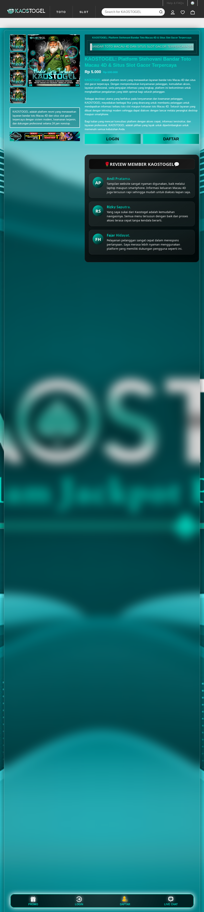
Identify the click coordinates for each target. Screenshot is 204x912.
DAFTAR (171, 139)
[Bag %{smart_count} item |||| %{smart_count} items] (193, 12)
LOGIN (112, 139)
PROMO (33, 904)
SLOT (84, 12)
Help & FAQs (175, 3)
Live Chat (171, 904)
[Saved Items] (183, 12)
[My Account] (173, 12)
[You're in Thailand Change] (192, 3)
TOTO (61, 12)
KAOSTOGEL (93, 80)
